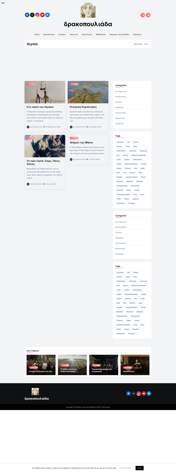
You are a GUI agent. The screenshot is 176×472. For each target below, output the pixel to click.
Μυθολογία (101, 34)
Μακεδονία (120, 181)
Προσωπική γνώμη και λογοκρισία (102, 370)
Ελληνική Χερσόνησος (83, 106)
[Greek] (4, 3)
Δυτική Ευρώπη (137, 159)
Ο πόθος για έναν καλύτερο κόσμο (68, 370)
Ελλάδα (119, 164)
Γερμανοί (126, 159)
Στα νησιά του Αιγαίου (40, 106)
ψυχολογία (131, 203)
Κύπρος (143, 177)
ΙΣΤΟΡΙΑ (31, 84)
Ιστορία (62, 34)
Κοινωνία (74, 34)
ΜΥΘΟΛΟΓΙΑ (120, 118)
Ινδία (135, 168)
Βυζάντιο (125, 155)
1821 (128, 142)
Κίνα (124, 172)
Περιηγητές (120, 190)
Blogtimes (93, 407)
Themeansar (105, 407)
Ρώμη (142, 194)
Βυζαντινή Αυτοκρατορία (139, 155)
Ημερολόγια (128, 371)
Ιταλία (118, 172)
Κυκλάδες (119, 177)
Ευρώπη (119, 168)
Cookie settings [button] (125, 468)
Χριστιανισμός (121, 203)
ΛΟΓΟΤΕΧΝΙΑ (120, 113)
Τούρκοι (126, 199)
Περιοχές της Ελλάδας (119, 34)
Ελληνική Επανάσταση (131, 164)
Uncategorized (121, 91)
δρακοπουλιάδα (88, 24)
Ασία (118, 155)
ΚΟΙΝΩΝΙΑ (119, 108)
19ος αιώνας (120, 142)
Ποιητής (128, 190)
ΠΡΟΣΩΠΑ (119, 124)
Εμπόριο (143, 164)
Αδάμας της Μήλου (81, 142)
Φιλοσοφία (136, 199)
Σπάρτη (119, 199)
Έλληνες (135, 142)
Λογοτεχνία (87, 34)
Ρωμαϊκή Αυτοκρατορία (123, 194)
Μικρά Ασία (129, 181)
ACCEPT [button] (139, 468)
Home (37, 34)
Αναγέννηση (132, 151)
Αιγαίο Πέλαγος (121, 151)
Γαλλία (118, 159)
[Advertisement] (88, 64)
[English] (2, 3)
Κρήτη (140, 172)
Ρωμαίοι (137, 190)
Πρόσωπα (137, 34)
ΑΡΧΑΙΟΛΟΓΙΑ (120, 97)
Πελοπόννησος (135, 186)
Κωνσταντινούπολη (131, 177)
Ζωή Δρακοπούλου (36, 127)
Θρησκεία (128, 168)
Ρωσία (135, 194)
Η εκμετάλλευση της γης (40, 371)
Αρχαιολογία (48, 34)
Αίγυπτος (119, 146)
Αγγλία (128, 146)
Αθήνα (135, 146)
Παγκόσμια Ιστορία (122, 186)
